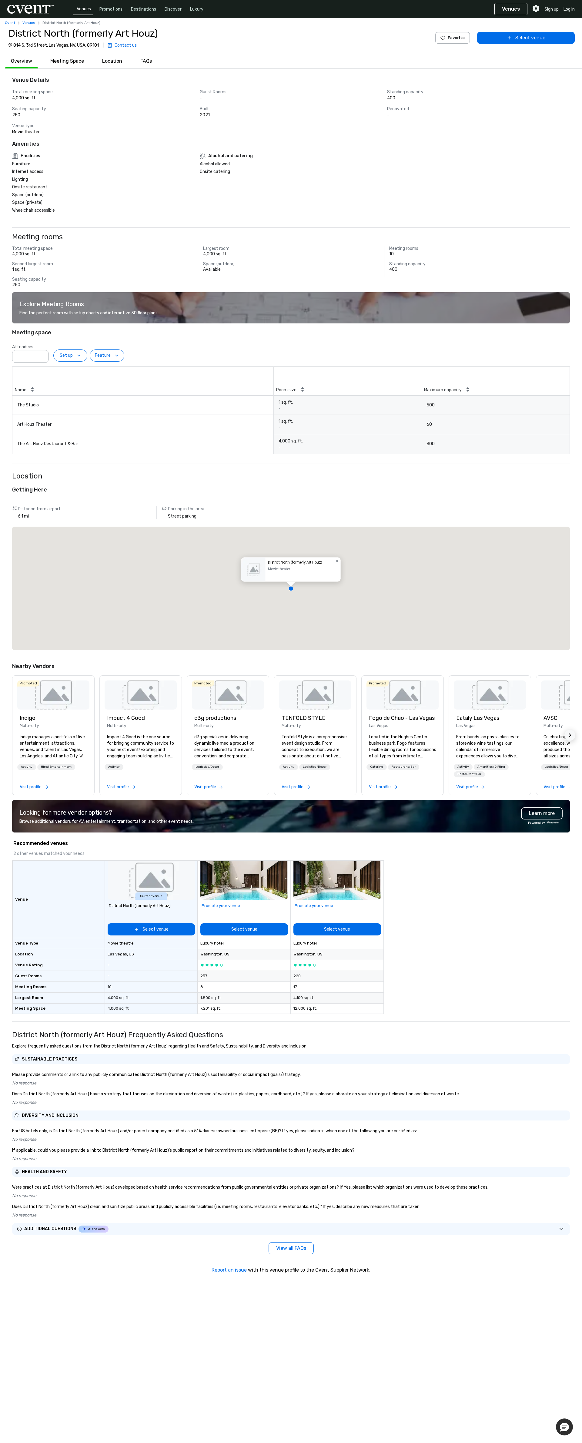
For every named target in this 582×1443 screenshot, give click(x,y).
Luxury (196, 9)
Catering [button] (376, 767)
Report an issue (229, 1270)
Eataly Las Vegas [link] (477, 718)
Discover (173, 9)
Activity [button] (26, 767)
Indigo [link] (27, 718)
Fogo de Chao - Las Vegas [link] (402, 718)
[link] (53, 695)
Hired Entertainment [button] (56, 767)
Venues (84, 9)
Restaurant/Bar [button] (404, 767)
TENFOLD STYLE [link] (303, 718)
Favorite (456, 37)
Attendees (22, 346)
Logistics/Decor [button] (207, 767)
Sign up (551, 9)
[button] (42, 354)
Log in (569, 9)
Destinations (143, 9)
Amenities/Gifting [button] (491, 767)
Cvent (10, 23)
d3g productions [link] (215, 718)
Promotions (110, 9)
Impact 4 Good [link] (126, 718)
